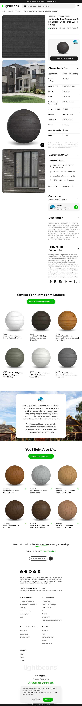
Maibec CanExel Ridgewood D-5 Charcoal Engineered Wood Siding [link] (40, 11)
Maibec (18, 11)
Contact (22, 660)
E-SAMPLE (23, 631)
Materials (10, 11)
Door (21, 617)
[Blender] (65, 282)
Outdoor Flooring (25, 611)
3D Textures (24, 634)
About (22, 654)
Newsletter (45, 640)
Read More (36, 699)
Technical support (47, 637)
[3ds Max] (60, 282)
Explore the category (39, 456)
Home (3, 11)
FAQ (43, 634)
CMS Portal (45, 631)
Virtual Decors (24, 637)
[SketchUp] (50, 282)
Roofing (22, 607)
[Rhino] (70, 282)
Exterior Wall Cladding (27, 601)
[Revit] (55, 282)
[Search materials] (25, 6)
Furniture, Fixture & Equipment (52, 620)
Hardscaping (24, 614)
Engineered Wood (62, 16)
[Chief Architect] (75, 282)
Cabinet (44, 614)
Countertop (45, 617)
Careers (22, 657)
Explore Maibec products (39, 302)
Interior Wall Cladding (49, 604)
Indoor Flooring (47, 601)
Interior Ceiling (46, 607)
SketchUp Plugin (47, 643)
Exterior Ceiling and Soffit (28, 604)
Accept (47, 699)
